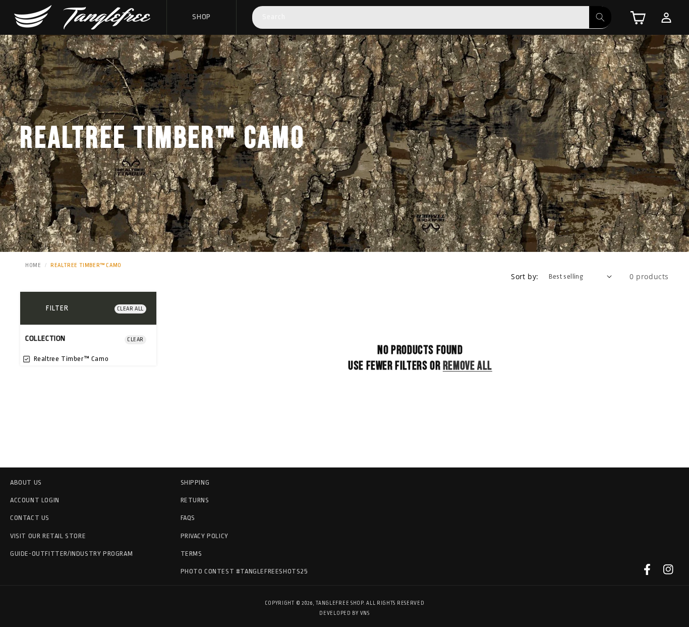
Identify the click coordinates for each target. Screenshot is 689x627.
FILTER (57, 308)
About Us (26, 482)
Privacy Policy (204, 536)
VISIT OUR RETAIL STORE (48, 536)
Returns (195, 500)
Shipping (195, 482)
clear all (130, 308)
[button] (638, 17)
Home (33, 265)
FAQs (188, 517)
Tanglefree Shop (339, 603)
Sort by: (524, 276)
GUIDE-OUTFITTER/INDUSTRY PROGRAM (71, 553)
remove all (467, 365)
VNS (365, 613)
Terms (191, 553)
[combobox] (431, 17)
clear (135, 339)
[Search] (600, 17)
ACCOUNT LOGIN (35, 500)
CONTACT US (29, 517)
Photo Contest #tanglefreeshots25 (244, 571)
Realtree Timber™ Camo (70, 358)
